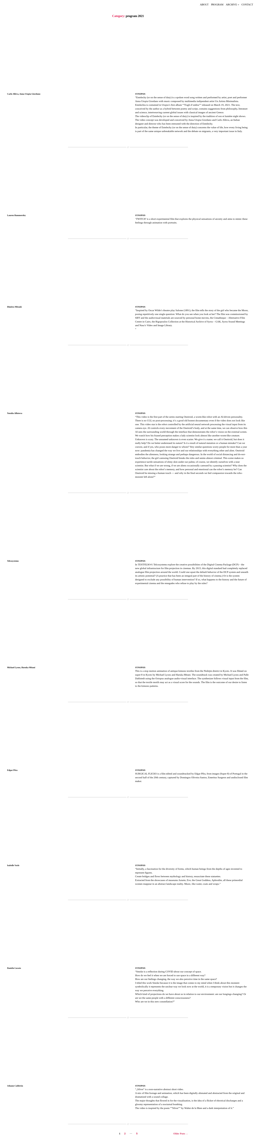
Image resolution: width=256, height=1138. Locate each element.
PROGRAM (217, 4)
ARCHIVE (231, 4)
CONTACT (247, 4)
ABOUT (204, 4)
